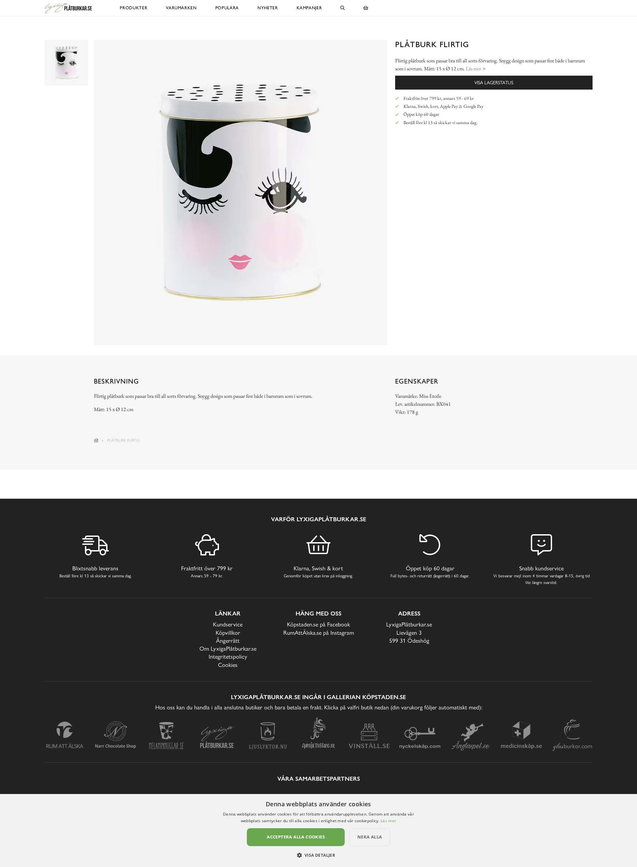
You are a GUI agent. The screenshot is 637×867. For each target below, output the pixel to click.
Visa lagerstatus (493, 82)
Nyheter (267, 7)
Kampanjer (309, 7)
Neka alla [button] (369, 837)
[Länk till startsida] (96, 440)
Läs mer (388, 821)
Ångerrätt (228, 640)
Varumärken (181, 7)
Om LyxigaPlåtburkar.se (227, 648)
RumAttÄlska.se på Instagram (318, 632)
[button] (318, 855)
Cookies (228, 664)
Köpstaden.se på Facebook (318, 624)
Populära (227, 7)
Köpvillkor (228, 632)
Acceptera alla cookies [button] (296, 837)
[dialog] (318, 830)
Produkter (133, 7)
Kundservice (228, 624)
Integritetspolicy (228, 656)
